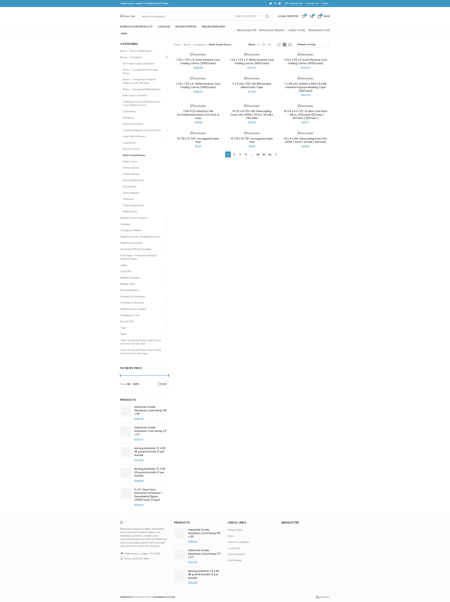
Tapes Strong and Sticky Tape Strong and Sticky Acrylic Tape (140, 342)
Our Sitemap (235, 560)
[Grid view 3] (284, 44)
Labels (123, 265)
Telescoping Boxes (133, 205)
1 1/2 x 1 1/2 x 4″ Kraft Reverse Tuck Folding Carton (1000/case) (198, 61)
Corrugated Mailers (131, 230)
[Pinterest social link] (279, 3)
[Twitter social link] (270, 3)
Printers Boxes (131, 167)
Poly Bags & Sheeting (132, 302)
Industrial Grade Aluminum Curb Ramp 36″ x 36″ (150, 410)
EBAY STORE (298, 30)
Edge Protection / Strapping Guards (140, 236)
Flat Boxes (128, 117)
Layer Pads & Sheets (134, 136)
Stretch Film (126, 321)
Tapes (123, 333)
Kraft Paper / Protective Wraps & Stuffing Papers (138, 257)
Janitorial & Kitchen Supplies (136, 249)
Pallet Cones (130, 161)
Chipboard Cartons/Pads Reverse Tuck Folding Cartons (141, 103)
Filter (162, 384)
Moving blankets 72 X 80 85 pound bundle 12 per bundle (149, 452)
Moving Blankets (129, 290)
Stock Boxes (130, 186)
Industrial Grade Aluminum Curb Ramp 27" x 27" (150, 431)
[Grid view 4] (290, 44)
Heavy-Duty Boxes (133, 123)
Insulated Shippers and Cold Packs (142, 130)
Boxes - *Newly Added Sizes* (136, 50)
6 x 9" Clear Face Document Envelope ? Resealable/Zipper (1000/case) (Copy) (148, 495)
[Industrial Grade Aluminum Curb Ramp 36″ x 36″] (126, 412)
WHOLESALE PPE (247, 30)
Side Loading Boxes (133, 180)
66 (269, 154)
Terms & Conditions (239, 541)
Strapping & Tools (130, 315)
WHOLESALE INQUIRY (272, 30)
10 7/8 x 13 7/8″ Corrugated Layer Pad (198, 140)
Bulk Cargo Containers (135, 95)
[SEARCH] (267, 16)
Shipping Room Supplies (133, 308)
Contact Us (234, 548)
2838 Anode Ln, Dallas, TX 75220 (142, 553)
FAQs (231, 535)
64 (257, 154)
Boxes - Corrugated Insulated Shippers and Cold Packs (139, 81)
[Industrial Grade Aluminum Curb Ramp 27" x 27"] (126, 433)
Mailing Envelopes (130, 277)
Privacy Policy (235, 529)
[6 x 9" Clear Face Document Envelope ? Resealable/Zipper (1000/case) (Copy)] (126, 497)
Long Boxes (129, 142)
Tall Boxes (128, 198)
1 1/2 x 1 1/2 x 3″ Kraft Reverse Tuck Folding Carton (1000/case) (305, 61)
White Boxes (130, 211)
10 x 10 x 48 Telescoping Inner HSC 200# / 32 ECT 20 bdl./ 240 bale (305, 140)
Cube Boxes (129, 111)
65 (263, 154)
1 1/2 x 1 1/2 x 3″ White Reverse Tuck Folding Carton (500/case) (252, 61)
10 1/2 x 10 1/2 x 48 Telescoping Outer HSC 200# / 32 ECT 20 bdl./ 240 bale (251, 114)
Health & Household (131, 242)
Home (177, 44)
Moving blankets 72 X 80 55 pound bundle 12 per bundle (149, 472)
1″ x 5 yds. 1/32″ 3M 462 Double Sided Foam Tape (252, 85)
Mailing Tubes (128, 283)
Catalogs (125, 224)
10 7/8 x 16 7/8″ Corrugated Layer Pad (252, 140)
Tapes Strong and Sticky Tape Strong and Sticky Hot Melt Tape (140, 351)
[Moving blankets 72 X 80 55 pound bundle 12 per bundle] (126, 474)
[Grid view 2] (279, 44)
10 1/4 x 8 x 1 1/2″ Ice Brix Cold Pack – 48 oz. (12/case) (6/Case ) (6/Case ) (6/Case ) (305, 114)
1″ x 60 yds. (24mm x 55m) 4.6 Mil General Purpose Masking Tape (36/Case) (305, 87)
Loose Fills (125, 271)
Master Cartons (131, 148)
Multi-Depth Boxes (134, 155)
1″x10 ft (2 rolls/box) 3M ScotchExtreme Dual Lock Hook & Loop (198, 114)
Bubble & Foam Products (133, 217)
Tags (123, 327)
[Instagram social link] (275, 3)
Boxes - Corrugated (131, 57)
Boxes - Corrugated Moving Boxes (141, 89)
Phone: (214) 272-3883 (136, 558)
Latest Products (237, 554)
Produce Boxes (131, 173)
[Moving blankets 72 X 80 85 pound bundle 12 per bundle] (126, 454)
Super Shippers (131, 192)
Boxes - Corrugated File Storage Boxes (140, 71)
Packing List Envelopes (132, 296)
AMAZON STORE (320, 30)
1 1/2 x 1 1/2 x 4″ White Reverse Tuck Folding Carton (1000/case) (198, 85)
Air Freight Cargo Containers (139, 63)
